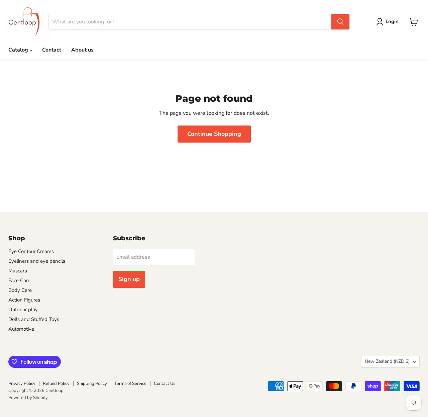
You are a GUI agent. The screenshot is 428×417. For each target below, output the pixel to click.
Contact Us (164, 384)
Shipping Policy (92, 384)
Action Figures (24, 300)
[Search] (340, 21)
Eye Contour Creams (31, 251)
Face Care (19, 280)
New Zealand (387, 361)
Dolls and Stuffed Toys (33, 319)
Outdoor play (23, 309)
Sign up (129, 279)
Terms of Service (130, 384)
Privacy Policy (21, 384)
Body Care (20, 290)
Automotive (21, 329)
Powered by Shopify (28, 398)
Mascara (17, 270)
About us (82, 50)
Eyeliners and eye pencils (36, 261)
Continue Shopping (214, 134)
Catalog (18, 50)
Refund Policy (56, 384)
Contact (51, 50)
